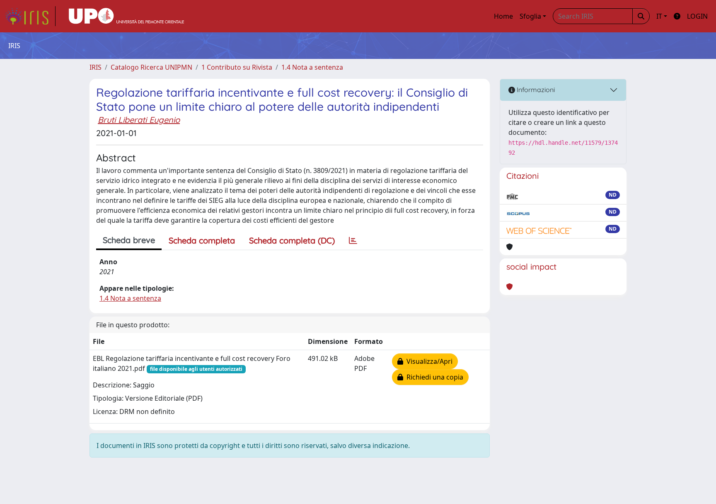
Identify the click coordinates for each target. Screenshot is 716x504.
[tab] (353, 240)
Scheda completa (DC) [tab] (292, 240)
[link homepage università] (126, 16)
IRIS (96, 67)
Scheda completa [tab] (202, 240)
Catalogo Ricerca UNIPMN (151, 67)
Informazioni (535, 89)
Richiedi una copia (433, 377)
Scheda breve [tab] (129, 240)
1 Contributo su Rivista (236, 67)
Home (503, 16)
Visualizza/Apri (427, 361)
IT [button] (659, 16)
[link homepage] (30, 16)
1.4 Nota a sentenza (312, 67)
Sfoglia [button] (530, 16)
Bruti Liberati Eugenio (139, 119)
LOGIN (697, 16)
